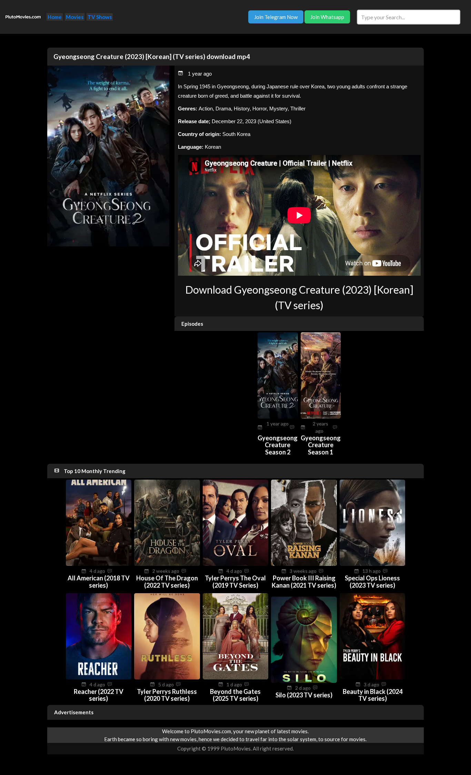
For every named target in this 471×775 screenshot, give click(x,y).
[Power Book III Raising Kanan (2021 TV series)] (304, 564)
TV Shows (100, 17)
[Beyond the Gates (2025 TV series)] (236, 677)
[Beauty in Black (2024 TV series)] (372, 677)
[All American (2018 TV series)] (99, 564)
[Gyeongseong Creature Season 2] (278, 416)
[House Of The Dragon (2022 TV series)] (167, 564)
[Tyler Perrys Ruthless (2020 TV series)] (167, 677)
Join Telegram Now (276, 17)
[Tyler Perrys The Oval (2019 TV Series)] (236, 564)
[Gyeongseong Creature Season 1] (321, 416)
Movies (74, 17)
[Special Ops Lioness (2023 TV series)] (372, 564)
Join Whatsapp (327, 17)
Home (55, 17)
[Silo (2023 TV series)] (304, 681)
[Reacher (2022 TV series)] (99, 677)
